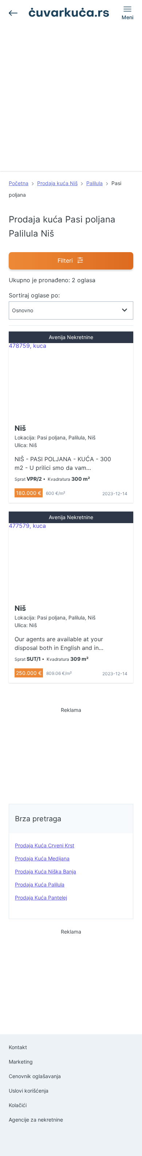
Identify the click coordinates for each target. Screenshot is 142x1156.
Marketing (21, 1062)
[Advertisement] (71, 100)
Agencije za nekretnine (36, 1120)
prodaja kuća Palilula (39, 884)
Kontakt (18, 1047)
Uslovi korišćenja (28, 1091)
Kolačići (18, 1105)
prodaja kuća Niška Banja (45, 871)
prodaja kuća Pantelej (41, 897)
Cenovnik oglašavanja (35, 1076)
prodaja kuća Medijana (42, 858)
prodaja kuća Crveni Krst (44, 845)
